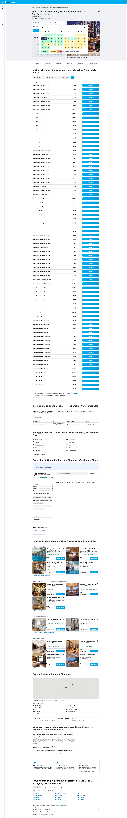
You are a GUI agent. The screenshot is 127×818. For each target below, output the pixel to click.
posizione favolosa (37, 497)
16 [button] (48, 41)
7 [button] (42, 38)
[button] (2, 2)
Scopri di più (74, 393)
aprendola (50, 497)
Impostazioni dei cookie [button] (37, 397)
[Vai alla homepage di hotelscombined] (10, 2)
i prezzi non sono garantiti (62, 805)
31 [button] (81, 48)
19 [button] (58, 41)
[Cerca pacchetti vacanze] (2, 14)
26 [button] (58, 44)
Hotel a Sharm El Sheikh (60, 793)
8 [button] (45, 38)
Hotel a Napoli (58, 797)
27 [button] (61, 44)
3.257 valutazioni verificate (44, 18)
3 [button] (81, 35)
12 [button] (58, 38)
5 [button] (65, 38)
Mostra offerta (60, 558)
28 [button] (42, 48)
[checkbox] (39, 532)
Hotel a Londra (36, 799)
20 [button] (61, 41)
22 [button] (45, 44)
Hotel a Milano (80, 799)
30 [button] (48, 48)
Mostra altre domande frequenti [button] (56, 753)
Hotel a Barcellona (37, 793)
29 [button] (45, 48)
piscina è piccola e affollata (38, 509)
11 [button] (55, 38)
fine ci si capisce (47, 506)
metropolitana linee (44, 500)
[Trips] (2, 21)
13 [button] (61, 38)
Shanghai (44, 7)
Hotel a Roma (36, 797)
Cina (37, 7)
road (51, 500)
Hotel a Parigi (58, 799)
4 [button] (84, 35)
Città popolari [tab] (37, 787)
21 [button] (42, 44)
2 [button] (48, 35)
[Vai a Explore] (2, 17)
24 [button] (51, 44)
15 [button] (45, 41)
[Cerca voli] (2, 6)
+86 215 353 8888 (36, 16)
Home (33, 7)
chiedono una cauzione (38, 506)
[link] (42, 575)
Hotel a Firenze (80, 797)
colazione (44, 497)
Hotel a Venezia (58, 795)
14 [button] (42, 41)
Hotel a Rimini (80, 793)
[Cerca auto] (2, 11)
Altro (34, 414)
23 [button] (48, 44)
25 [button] (55, 44)
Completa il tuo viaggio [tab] (57, 787)
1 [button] (45, 35)
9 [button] (48, 38)
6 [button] (61, 35)
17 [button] (51, 41)
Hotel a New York (81, 795)
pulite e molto (36, 500)
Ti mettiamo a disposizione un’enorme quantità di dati (45, 812)
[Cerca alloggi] (2, 9)
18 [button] (55, 41)
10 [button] (51, 38)
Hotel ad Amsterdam (37, 795)
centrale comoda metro (38, 503)
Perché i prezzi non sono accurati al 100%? (43, 814)
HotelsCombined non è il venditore (41, 809)
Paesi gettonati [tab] (46, 787)
